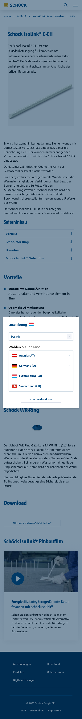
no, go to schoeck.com (41, 399)
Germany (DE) (28, 366)
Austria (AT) (27, 356)
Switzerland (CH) (30, 386)
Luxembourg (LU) (30, 376)
